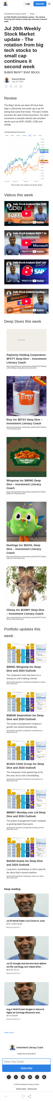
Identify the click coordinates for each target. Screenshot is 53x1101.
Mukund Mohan (18, 79)
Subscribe (40, 3)
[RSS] (44, 1077)
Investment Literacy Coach (15, 14)
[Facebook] (30, 1077)
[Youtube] (23, 1077)
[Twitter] (9, 1077)
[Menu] (49, 3)
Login (27, 3)
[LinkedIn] (16, 1077)
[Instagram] (37, 1077)
